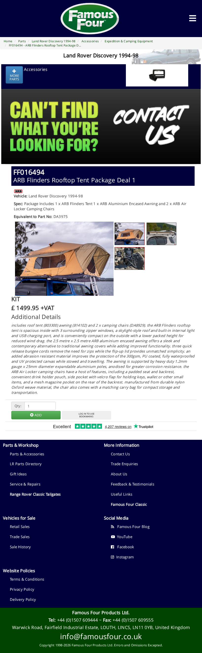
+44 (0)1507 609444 (77, 620)
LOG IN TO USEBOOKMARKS (86, 415)
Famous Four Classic (129, 504)
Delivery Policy (23, 599)
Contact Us (120, 453)
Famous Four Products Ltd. (101, 612)
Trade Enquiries (124, 463)
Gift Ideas (18, 473)
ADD (38, 415)
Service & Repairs (25, 484)
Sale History (20, 546)
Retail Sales (20, 526)
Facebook (124, 546)
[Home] (90, 18)
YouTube (123, 536)
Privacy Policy (22, 589)
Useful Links (122, 494)
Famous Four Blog (132, 526)
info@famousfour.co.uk (101, 636)
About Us (119, 473)
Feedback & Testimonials (132, 484)
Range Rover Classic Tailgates (35, 494)
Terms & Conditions (27, 579)
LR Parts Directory (26, 463)
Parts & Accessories (27, 453)
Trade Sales (20, 536)
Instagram (124, 556)
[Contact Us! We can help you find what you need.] (101, 114)
